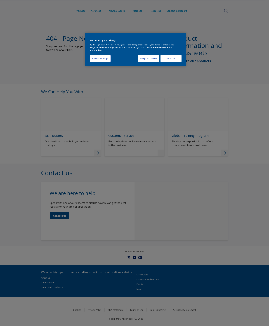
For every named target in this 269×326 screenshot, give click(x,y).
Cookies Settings (100, 58)
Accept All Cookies (148, 58)
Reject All (171, 58)
